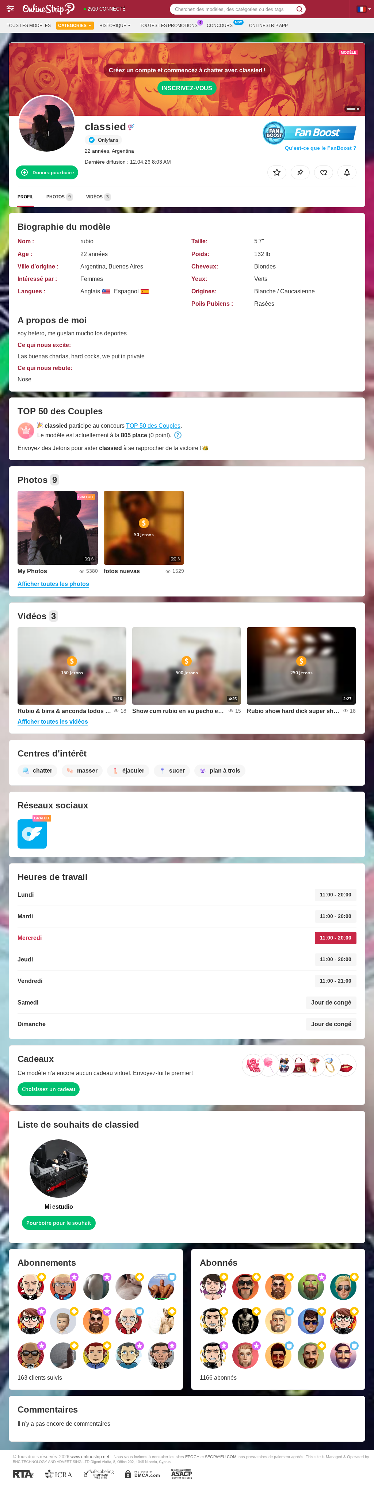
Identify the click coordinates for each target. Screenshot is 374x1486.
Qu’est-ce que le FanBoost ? (320, 148)
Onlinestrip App (268, 25)
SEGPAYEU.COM (220, 1457)
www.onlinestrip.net (89, 1456)
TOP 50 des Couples (153, 426)
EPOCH (192, 1457)
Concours (220, 25)
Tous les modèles (29, 25)
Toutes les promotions (169, 25)
